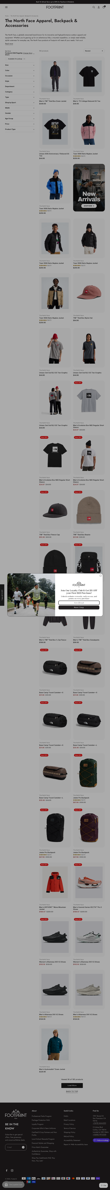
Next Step (79, 607)
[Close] (100, 575)
